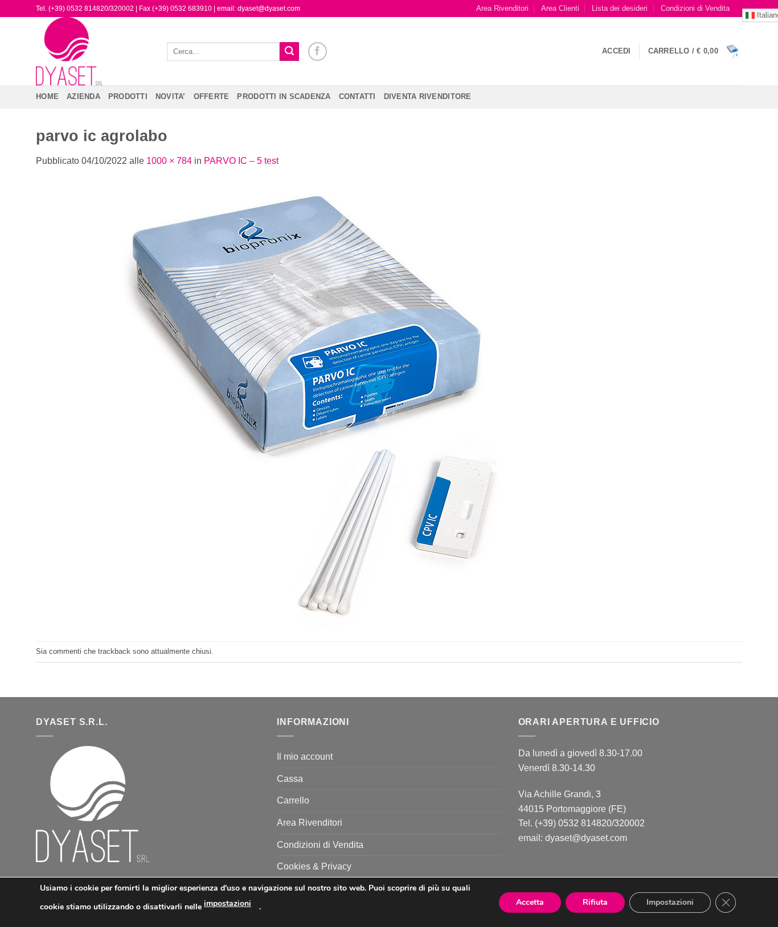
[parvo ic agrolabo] (320, 404)
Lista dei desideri (620, 8)
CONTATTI (357, 96)
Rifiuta (595, 902)
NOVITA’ (170, 96)
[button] (616, 51)
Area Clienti (560, 8)
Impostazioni (670, 902)
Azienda (83, 96)
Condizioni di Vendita (695, 8)
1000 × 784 (169, 161)
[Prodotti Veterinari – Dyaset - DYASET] (93, 51)
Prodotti (128, 96)
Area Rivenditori (502, 8)
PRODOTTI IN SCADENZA (283, 96)
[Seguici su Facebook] (317, 51)
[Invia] (289, 51)
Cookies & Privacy (314, 866)
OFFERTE (212, 96)
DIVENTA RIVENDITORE (428, 96)
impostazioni (227, 903)
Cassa (290, 779)
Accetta (530, 902)
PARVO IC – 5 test (241, 161)
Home (47, 96)
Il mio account (305, 756)
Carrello (293, 800)
